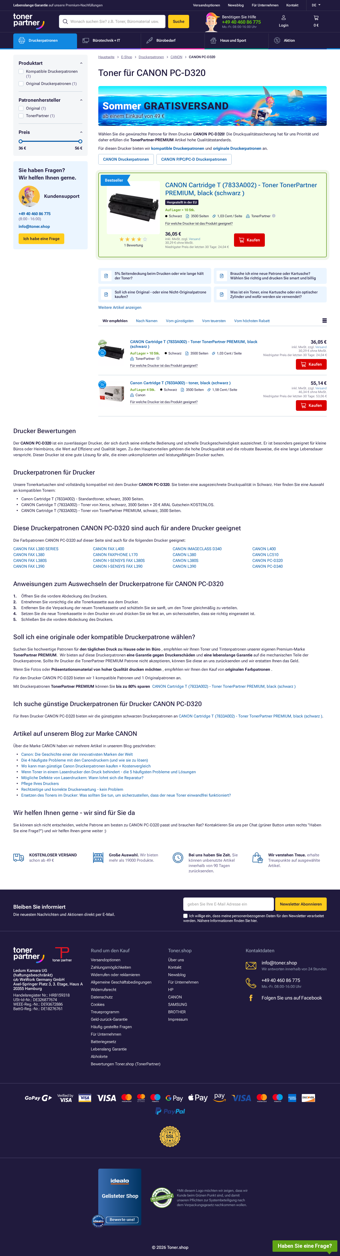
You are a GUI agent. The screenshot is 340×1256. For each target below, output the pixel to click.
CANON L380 (184, 554)
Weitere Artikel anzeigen (119, 307)
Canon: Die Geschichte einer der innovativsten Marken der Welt (77, 754)
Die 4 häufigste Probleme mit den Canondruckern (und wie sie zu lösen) (84, 760)
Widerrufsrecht (103, 989)
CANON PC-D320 (267, 560)
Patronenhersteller (40, 100)
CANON (176, 57)
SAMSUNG (177, 1004)
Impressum (178, 1019)
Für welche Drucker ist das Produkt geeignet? (199, 223)
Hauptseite (106, 57)
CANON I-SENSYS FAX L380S (119, 560)
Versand (194, 239)
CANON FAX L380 (28, 554)
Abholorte (99, 1056)
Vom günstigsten (180, 321)
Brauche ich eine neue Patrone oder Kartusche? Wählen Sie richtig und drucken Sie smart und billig (273, 275)
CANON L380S (185, 560)
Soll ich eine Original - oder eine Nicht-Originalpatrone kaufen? (160, 294)
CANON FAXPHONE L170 (115, 554)
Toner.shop (180, 950)
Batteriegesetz (103, 1041)
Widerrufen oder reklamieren (115, 974)
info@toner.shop (34, 226)
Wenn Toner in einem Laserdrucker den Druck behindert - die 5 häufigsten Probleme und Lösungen (108, 772)
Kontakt (292, 5)
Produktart (30, 63)
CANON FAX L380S (30, 560)
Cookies (97, 1004)
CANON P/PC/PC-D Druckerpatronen (194, 159)
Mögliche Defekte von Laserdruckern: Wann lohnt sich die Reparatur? (82, 777)
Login (283, 25)
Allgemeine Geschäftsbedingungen (121, 982)
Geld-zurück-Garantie (109, 1019)
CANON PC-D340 (267, 566)
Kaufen (253, 240)
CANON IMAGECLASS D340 (197, 548)
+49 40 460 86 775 (241, 22)
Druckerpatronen (151, 57)
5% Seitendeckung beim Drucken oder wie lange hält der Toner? (159, 275)
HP (170, 989)
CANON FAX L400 (108, 548)
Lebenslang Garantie (109, 1049)
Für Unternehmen (265, 5)
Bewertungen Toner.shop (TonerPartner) (125, 1064)
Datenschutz (102, 997)
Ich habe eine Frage (41, 238)
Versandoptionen (206, 5)
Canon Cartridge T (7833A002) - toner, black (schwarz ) (180, 383)
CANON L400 (264, 548)
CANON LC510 (265, 554)
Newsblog (236, 5)
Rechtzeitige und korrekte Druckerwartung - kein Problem (72, 789)
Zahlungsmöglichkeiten (111, 967)
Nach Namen (147, 321)
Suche (178, 21)
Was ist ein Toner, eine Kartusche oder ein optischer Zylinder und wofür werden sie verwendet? (274, 294)
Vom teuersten (214, 321)
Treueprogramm (105, 1012)
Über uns (176, 960)
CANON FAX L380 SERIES (35, 548)
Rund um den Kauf (110, 950)
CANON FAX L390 (28, 566)
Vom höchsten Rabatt (252, 321)
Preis (24, 132)
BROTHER (177, 1012)
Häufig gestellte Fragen (111, 1026)
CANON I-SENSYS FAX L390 (117, 566)
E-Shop (126, 57)
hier (254, 920)
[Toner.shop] (29, 21)
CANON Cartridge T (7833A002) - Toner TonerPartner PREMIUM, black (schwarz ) (224, 686)
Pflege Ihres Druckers (40, 783)
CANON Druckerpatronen (126, 159)
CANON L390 (184, 566)
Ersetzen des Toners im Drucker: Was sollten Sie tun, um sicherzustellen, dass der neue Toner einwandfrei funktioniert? (126, 795)
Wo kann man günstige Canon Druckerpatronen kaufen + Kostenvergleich (86, 766)
